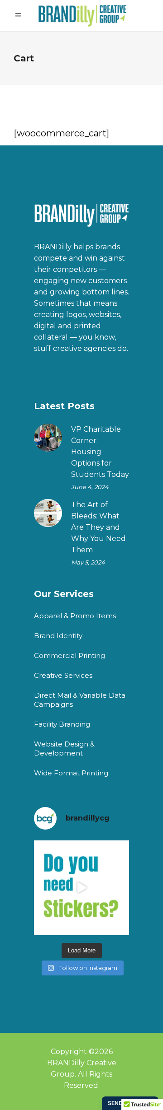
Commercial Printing (69, 655)
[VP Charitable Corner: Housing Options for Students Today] (48, 438)
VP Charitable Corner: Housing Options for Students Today (100, 452)
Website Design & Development (64, 748)
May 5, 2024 (88, 562)
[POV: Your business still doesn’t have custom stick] (81, 887)
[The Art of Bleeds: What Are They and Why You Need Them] (48, 513)
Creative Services (63, 675)
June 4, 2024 (90, 486)
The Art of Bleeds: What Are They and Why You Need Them (98, 527)
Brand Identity (58, 635)
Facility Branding (62, 724)
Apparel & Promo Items (75, 615)
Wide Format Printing (71, 773)
